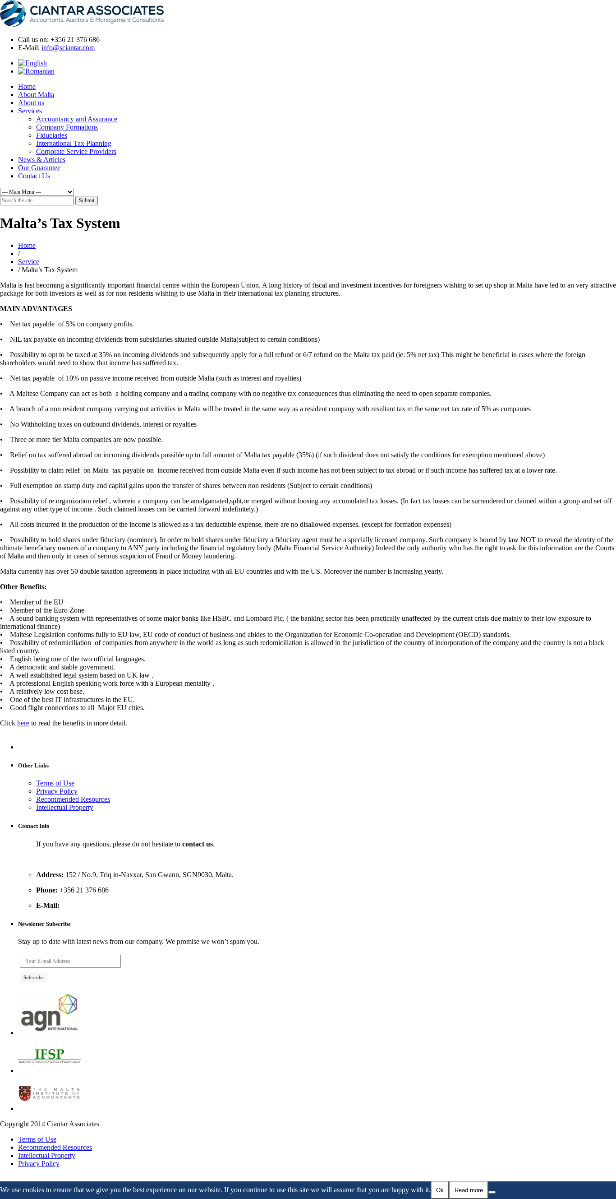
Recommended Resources (73, 799)
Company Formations (67, 127)
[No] (492, 1192)
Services (30, 111)
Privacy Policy (57, 791)
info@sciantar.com (68, 47)
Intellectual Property (64, 807)
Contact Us (34, 176)
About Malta (36, 94)
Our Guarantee (39, 168)
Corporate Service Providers (76, 151)
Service (28, 261)
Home (27, 86)
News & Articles (41, 159)
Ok (440, 1190)
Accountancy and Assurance (76, 119)
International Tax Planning (73, 143)
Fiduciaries (51, 135)
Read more (469, 1190)
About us (31, 103)
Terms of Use (55, 783)
